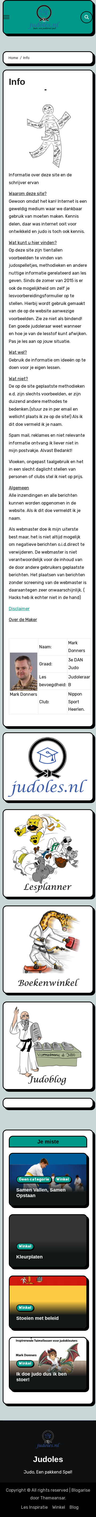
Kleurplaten (29, 1257)
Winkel (63, 1179)
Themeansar (52, 1497)
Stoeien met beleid (37, 1318)
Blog (74, 1507)
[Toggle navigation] (6, 17)
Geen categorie (34, 1179)
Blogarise (80, 1490)
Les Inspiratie (34, 1507)
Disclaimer (19, 608)
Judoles (48, 1459)
